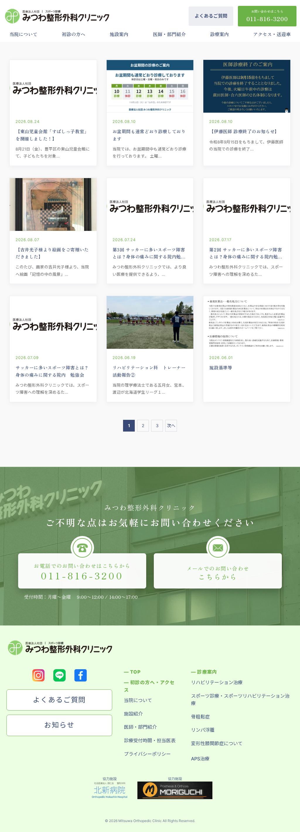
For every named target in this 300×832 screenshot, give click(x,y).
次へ (171, 425)
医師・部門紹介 (169, 34)
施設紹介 (133, 714)
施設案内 (119, 34)
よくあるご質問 (211, 16)
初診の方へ (73, 34)
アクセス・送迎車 (272, 34)
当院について (23, 34)
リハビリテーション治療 (217, 682)
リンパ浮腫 (202, 730)
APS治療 (200, 759)
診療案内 (219, 34)
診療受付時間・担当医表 (149, 740)
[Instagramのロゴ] (38, 675)
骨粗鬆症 (200, 717)
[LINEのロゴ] (59, 675)
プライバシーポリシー (147, 754)
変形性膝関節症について (217, 743)
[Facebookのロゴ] (80, 675)
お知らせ (59, 725)
